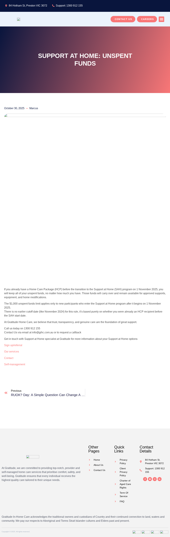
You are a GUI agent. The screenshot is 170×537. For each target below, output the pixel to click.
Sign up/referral (13, 345)
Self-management (14, 364)
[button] (161, 19)
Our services (11, 351)
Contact (8, 358)
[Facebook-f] (145, 479)
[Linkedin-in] (160, 479)
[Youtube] (150, 479)
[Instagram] (155, 479)
